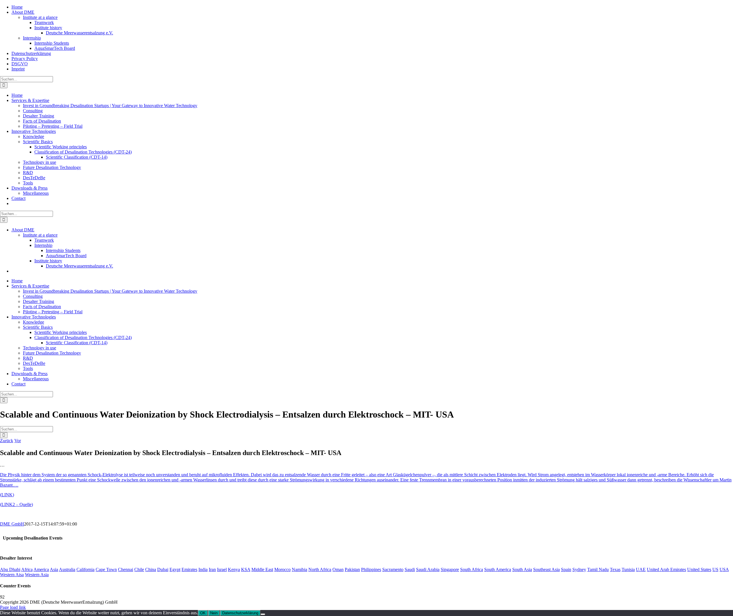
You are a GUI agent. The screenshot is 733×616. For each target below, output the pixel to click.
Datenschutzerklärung (240, 613)
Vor (17, 440)
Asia (54, 569)
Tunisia (628, 569)
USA (724, 569)
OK (203, 613)
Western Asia (37, 574)
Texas (615, 569)
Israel (222, 569)
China (150, 569)
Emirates (189, 569)
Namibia (299, 569)
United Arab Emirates (666, 569)
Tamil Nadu (598, 569)
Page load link (13, 607)
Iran (212, 569)
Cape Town (106, 569)
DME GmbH (12, 523)
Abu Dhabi (10, 569)
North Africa (319, 569)
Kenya (234, 569)
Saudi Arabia (428, 569)
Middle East (262, 569)
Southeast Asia (546, 569)
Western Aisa (12, 574)
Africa (27, 569)
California (85, 569)
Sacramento (392, 569)
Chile (139, 569)
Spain (566, 569)
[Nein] (263, 614)
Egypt (175, 569)
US (715, 569)
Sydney (579, 569)
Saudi (410, 569)
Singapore (450, 569)
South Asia (522, 569)
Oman (338, 569)
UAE (641, 569)
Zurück (6, 440)
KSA (245, 569)
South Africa (471, 569)
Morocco (282, 569)
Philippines (371, 569)
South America (497, 569)
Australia (67, 569)
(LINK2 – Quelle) (16, 504)
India (203, 569)
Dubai (162, 569)
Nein (214, 613)
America (41, 569)
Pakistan (352, 569)
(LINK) (7, 494)
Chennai (125, 569)
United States (699, 569)
